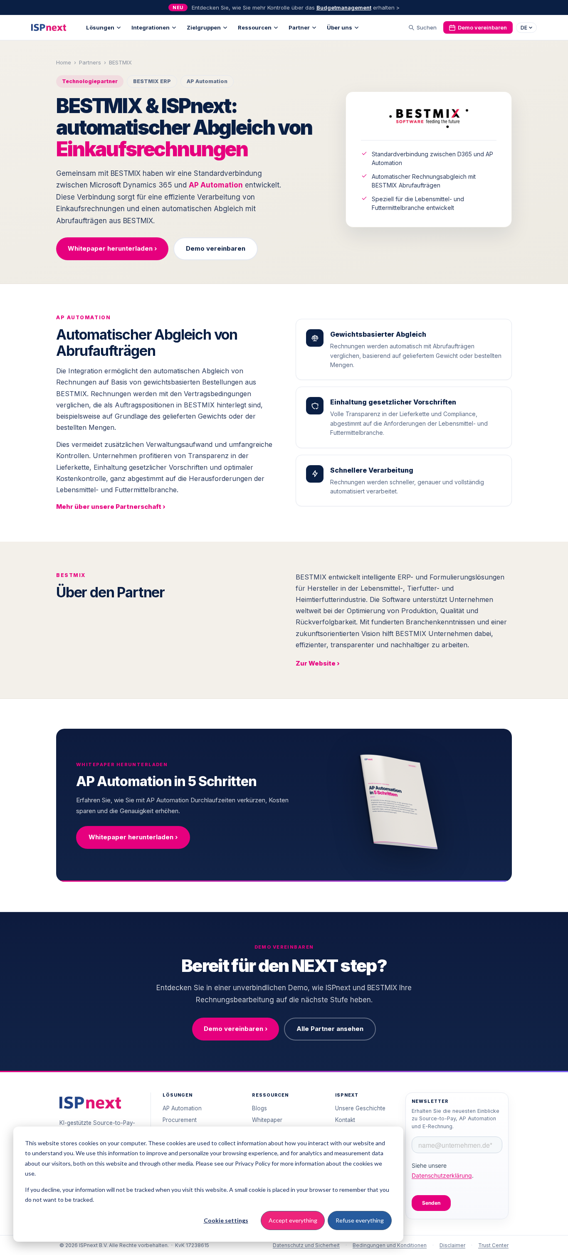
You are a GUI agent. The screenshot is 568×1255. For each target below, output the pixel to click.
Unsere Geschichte (360, 1108)
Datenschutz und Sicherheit (306, 1245)
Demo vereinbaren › (235, 1029)
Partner (299, 27)
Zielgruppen (204, 27)
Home (63, 62)
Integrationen (150, 27)
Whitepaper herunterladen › (112, 248)
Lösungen (100, 27)
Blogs (259, 1108)
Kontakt (345, 1120)
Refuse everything (360, 1220)
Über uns (339, 27)
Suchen (427, 27)
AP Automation (216, 185)
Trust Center (493, 1245)
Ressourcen (255, 27)
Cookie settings (226, 1220)
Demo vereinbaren (482, 27)
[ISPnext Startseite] (90, 1102)
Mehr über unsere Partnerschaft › (110, 506)
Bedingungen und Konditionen (390, 1245)
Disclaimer (452, 1245)
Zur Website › (318, 663)
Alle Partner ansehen (329, 1029)
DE (524, 28)
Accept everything (293, 1220)
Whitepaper (267, 1120)
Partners (90, 62)
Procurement (180, 1120)
